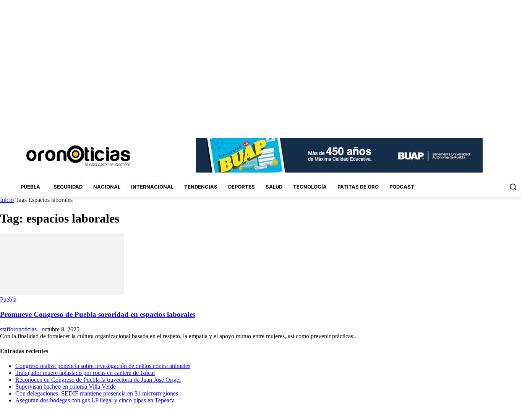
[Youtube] (517, 122)
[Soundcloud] (485, 122)
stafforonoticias (18, 329)
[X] (507, 122)
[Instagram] (475, 122)
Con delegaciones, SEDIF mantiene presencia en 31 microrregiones (96, 393)
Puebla (8, 299)
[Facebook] (464, 122)
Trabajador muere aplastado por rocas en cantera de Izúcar (85, 373)
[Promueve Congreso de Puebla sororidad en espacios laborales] (62, 292)
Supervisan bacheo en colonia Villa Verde (65, 386)
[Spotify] (496, 122)
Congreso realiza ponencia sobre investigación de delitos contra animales (102, 366)
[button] (513, 187)
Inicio (7, 200)
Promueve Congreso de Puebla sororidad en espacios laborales (97, 314)
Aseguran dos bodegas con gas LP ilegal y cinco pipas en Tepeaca (95, 400)
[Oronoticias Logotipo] (78, 156)
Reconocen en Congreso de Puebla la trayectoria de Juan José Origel (98, 379)
